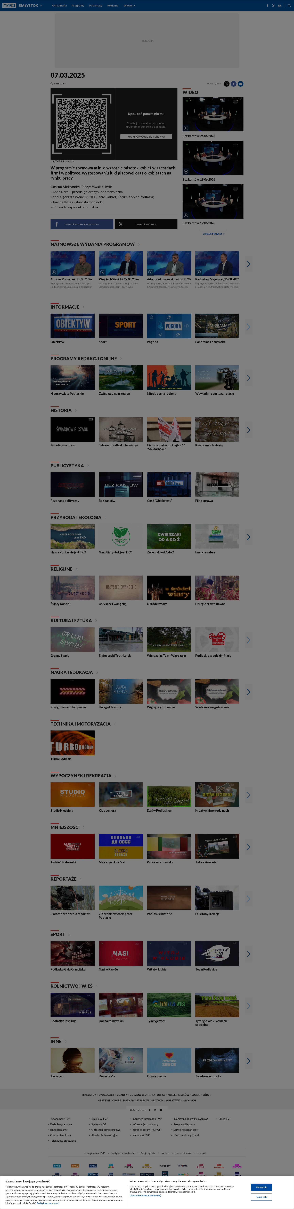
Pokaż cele (261, 1197)
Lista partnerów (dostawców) (145, 1195)
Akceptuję (261, 1187)
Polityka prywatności (48, 1203)
